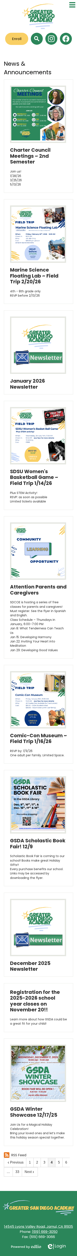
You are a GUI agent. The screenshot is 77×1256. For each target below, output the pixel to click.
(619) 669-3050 (45, 1231)
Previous (17, 1162)
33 (17, 1172)
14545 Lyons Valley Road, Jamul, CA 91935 (38, 1226)
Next (28, 1172)
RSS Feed (18, 1155)
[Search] (37, 39)
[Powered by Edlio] (26, 1246)
